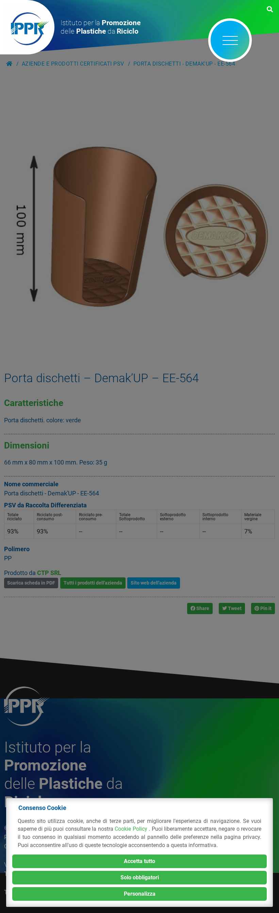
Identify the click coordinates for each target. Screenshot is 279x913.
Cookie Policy (132, 829)
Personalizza (139, 894)
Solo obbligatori (139, 877)
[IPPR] (27, 27)
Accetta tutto (139, 861)
